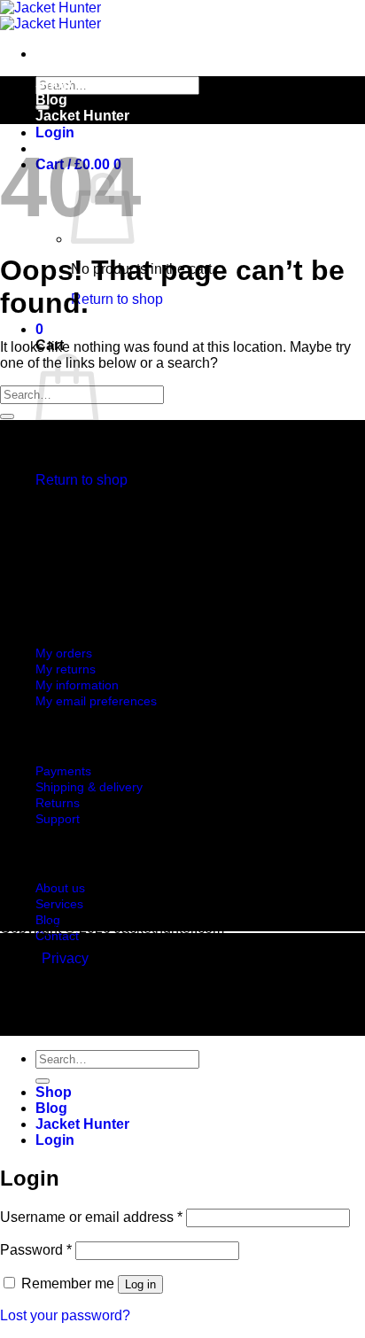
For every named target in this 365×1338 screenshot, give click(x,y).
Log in (140, 1284)
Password (36, 1249)
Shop (53, 83)
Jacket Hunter (82, 115)
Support (57, 819)
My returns (65, 669)
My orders (63, 653)
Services (59, 904)
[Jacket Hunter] (50, 15)
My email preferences (96, 701)
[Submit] (7, 416)
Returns (57, 803)
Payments (63, 771)
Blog (51, 99)
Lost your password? (65, 1315)
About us (60, 888)
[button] (54, 132)
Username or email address (91, 1217)
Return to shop (117, 299)
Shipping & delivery (89, 787)
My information (77, 685)
